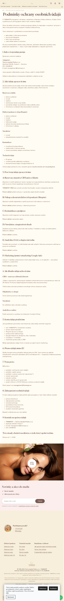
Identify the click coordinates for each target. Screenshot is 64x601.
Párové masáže (23, 552)
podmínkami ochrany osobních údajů (28, 506)
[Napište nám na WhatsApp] (60, 597)
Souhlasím (53, 588)
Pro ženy (21, 549)
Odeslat (40, 501)
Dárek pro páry (8, 552)
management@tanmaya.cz (16, 68)
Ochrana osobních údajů (35, 584)
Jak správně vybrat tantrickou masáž (45, 546)
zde (7, 593)
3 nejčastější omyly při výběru (43, 552)
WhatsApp (18, 531)
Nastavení (11, 597)
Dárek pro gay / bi (9, 555)
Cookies (46, 584)
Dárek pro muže (9, 546)
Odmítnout (42, 588)
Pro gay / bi (22, 555)
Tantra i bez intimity (40, 549)
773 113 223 (18, 528)
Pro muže (22, 546)
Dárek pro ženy (8, 549)
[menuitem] (5, 6)
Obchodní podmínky (21, 584)
